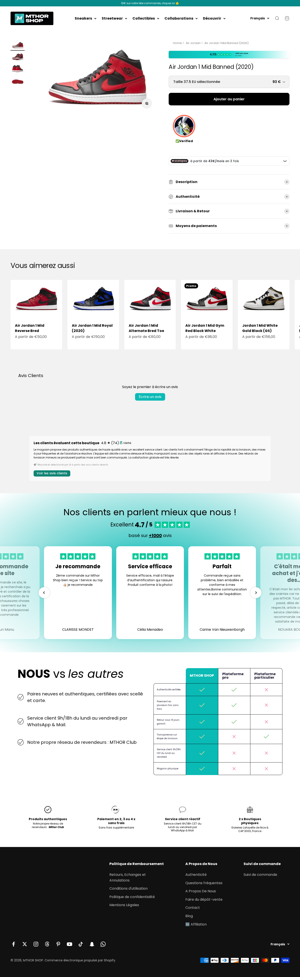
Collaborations (178, 18)
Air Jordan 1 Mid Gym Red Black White (204, 328)
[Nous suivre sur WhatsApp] (103, 944)
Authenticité (196, 874)
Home (177, 43)
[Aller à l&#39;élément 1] (18, 46)
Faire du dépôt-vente (203, 899)
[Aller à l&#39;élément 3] (18, 69)
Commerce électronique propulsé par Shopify (80, 960)
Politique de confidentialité (132, 896)
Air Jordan (193, 43)
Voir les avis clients (52, 473)
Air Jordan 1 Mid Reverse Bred (29, 328)
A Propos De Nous (200, 891)
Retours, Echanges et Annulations (127, 877)
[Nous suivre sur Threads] (47, 944)
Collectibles (143, 18)
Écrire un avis (150, 396)
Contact (192, 907)
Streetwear (112, 18)
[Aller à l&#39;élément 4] (18, 81)
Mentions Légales (124, 904)
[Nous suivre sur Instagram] (36, 944)
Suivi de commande (260, 874)
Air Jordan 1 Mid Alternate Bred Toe (146, 328)
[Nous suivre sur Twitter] (25, 944)
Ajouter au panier (229, 99)
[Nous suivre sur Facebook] (13, 944)
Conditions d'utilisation (128, 888)
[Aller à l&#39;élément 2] (18, 57)
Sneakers (83, 18)
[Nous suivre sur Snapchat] (92, 944)
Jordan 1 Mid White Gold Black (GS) (260, 328)
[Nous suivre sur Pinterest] (58, 944)
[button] (44, 592)
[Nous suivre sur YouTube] (69, 944)
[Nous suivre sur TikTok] (81, 944)
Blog (189, 915)
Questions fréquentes (203, 882)
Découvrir (212, 18)
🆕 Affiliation (196, 924)
